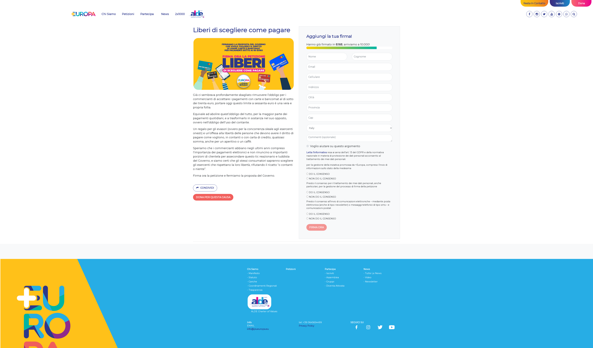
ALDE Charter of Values (264, 311)
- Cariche (252, 281)
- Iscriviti (329, 273)
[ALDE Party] (196, 14)
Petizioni (128, 14)
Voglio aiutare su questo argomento (335, 146)
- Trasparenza (254, 290)
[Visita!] (529, 14)
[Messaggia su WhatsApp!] (566, 14)
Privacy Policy (307, 325)
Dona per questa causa (213, 197)
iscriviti (560, 3)
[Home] (83, 14)
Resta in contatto (534, 3)
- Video (367, 277)
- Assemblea (332, 277)
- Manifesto (253, 273)
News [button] (165, 14)
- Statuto (252, 277)
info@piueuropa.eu (258, 329)
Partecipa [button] (147, 14)
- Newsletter (371, 281)
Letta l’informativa (316, 152)
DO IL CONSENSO (319, 174)
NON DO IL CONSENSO (322, 178)
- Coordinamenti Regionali (262, 285)
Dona (581, 3)
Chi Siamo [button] (109, 14)
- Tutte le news (372, 273)
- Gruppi (329, 281)
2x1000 (180, 14)
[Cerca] (574, 14)
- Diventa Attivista (334, 285)
